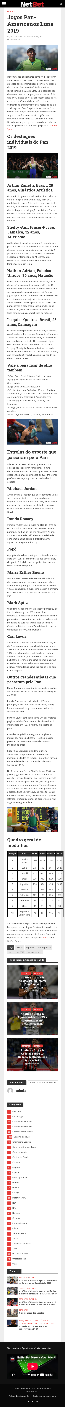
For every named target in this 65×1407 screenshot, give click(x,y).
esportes (30, 947)
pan (10, 952)
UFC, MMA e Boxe (47, 1323)
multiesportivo (44, 947)
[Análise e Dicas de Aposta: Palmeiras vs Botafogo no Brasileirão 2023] (12, 1280)
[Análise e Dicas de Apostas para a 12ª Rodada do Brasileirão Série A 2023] (12, 1301)
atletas (20, 947)
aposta (46, 937)
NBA (30, 1323)
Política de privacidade (19, 1396)
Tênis (35, 1323)
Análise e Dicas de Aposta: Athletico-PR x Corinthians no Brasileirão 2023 (33, 1019)
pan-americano (34, 952)
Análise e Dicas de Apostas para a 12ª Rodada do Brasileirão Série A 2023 (32, 1055)
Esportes (12, 11)
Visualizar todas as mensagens (42, 1082)
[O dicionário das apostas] (12, 1312)
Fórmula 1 (44, 1321)
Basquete (23, 1321)
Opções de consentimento (44, 1396)
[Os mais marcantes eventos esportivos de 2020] (12, 1323)
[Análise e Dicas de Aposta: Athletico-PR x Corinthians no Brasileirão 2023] (12, 1291)
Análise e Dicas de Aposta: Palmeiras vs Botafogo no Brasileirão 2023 (32, 982)
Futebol (37, 973)
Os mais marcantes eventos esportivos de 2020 (33, 1327)
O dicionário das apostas (31, 1313)
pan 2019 (20, 952)
